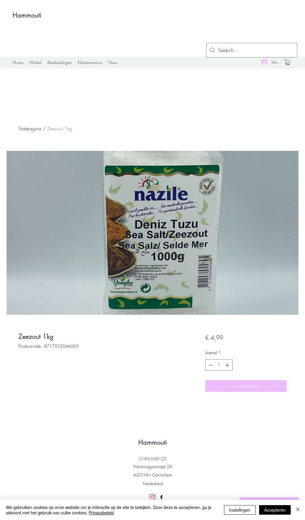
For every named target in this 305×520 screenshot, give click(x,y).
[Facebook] (161, 497)
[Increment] (228, 365)
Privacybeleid (101, 513)
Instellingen (239, 510)
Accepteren (275, 510)
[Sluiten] (297, 510)
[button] (287, 62)
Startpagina (29, 128)
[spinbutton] (219, 365)
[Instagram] (152, 497)
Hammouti (27, 15)
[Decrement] (210, 365)
